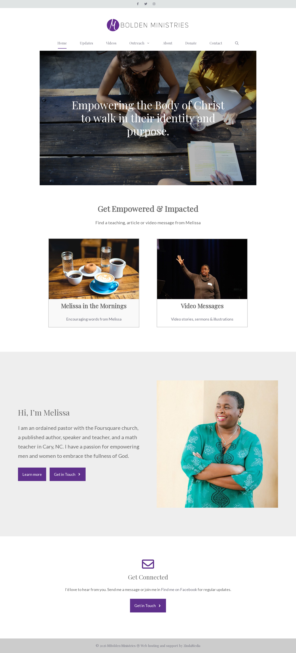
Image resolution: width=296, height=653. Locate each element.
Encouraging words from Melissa (94, 319)
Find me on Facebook (179, 589)
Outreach (136, 43)
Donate (191, 43)
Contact (216, 43)
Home (62, 43)
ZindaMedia (192, 645)
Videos (111, 43)
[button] (237, 43)
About (167, 43)
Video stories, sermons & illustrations (202, 319)
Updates (86, 43)
